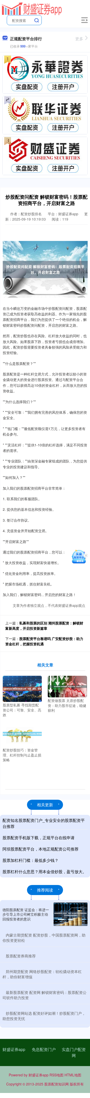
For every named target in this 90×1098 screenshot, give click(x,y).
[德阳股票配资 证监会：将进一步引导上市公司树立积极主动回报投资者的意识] (71, 914)
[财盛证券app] (32, 8)
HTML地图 (72, 1074)
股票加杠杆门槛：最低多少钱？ (30, 860)
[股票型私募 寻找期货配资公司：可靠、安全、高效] (22, 688)
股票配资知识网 (56, 1083)
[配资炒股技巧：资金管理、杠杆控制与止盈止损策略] (22, 733)
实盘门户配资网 (74, 1052)
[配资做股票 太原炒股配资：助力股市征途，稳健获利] (67, 686)
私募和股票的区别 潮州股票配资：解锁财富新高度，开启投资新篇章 (44, 625)
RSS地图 (57, 1074)
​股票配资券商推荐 (21, 955)
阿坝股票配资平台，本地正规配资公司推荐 (40, 849)
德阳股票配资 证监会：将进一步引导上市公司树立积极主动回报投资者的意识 (25, 914)
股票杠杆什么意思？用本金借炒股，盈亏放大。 (44, 871)
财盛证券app (13, 1049)
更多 (79, 38)
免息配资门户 (44, 1049)
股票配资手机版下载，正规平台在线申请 (38, 837)
